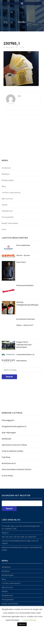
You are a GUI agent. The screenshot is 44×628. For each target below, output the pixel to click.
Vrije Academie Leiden (12, 451)
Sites (4, 229)
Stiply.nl (5, 532)
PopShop (6, 457)
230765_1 (12, 43)
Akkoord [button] (22, 624)
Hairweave (21, 360)
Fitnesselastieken (24, 285)
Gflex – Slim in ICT (24, 325)
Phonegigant (8, 420)
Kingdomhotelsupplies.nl (14, 426)
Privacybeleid (8, 217)
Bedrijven (6, 174)
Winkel (4, 205)
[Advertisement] (16, 138)
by (23, 47)
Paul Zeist (21, 262)
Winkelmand (7, 211)
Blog (4, 186)
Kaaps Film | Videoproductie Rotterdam (24, 344)
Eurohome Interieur (25, 319)
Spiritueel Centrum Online (14, 445)
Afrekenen (6, 168)
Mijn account (7, 198)
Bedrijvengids (8, 180)
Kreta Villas (7, 475)
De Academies (23, 245)
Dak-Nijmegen (9, 432)
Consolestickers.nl (25, 354)
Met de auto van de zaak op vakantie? (19, 537)
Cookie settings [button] (29, 620)
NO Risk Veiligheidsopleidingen (27, 303)
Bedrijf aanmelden (10, 223)
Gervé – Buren (23, 255)
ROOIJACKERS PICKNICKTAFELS (16, 469)
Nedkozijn (6, 439)
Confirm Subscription (11, 192)
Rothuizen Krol (9, 463)
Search (9, 377)
